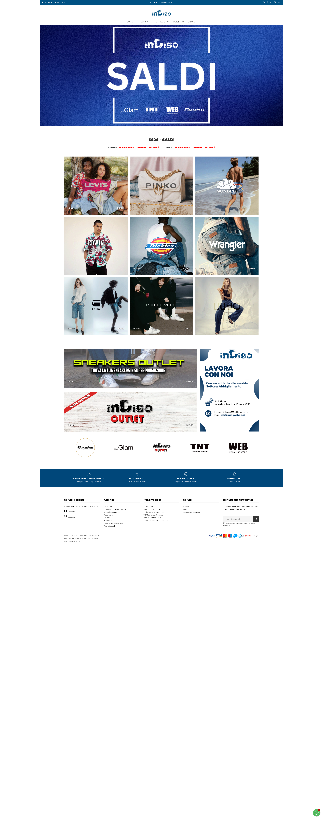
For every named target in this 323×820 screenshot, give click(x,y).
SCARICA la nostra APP (192, 512)
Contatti (186, 507)
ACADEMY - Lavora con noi (115, 509)
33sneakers (148, 507)
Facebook (72, 512)
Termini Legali (109, 526)
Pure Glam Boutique (152, 509)
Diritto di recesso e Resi (113, 523)
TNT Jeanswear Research (154, 515)
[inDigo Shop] (161, 17)
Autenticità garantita (112, 512)
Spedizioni (108, 520)
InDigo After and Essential (154, 512)
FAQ (185, 509)
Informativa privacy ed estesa (87, 538)
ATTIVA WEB (75, 541)
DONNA (120, 208)
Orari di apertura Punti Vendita (156, 520)
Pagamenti (108, 515)
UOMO (71, 208)
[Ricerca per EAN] (278, 3)
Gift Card (160, 22)
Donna (144, 22)
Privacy (107, 518)
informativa (226, 525)
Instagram (72, 517)
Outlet (176, 22)
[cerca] (263, 3)
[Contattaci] (270, 3)
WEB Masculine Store (152, 518)
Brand (191, 22)
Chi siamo (108, 507)
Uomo (130, 22)
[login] (266, 3)
